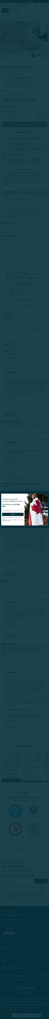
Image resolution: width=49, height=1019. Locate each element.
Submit (12, 513)
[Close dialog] (46, 495)
